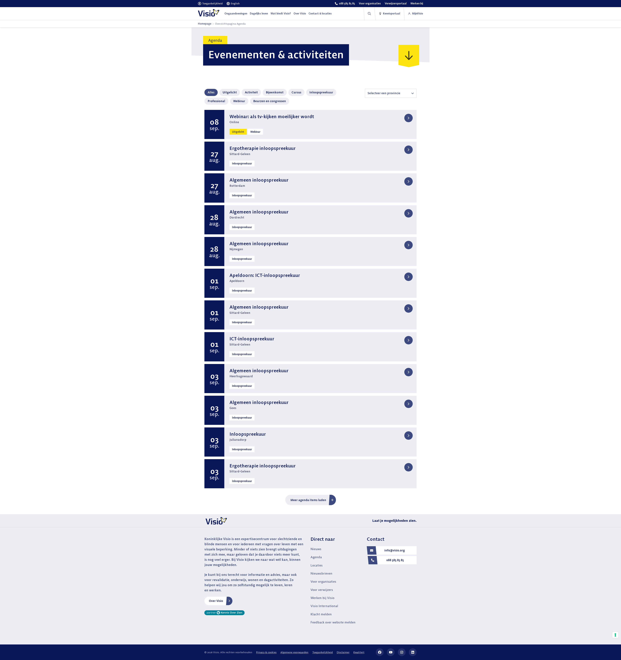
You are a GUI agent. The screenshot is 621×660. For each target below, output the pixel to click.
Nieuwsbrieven (321, 573)
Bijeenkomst (274, 92)
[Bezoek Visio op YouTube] (391, 652)
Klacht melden (321, 614)
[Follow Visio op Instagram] (402, 652)
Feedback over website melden (332, 622)
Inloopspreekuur (321, 92)
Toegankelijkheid (322, 652)
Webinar (239, 101)
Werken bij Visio (322, 598)
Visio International (324, 606)
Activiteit (251, 92)
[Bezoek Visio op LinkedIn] (413, 652)
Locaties (316, 565)
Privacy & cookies (266, 652)
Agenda (316, 557)
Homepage (204, 23)
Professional (216, 101)
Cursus (296, 92)
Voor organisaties (323, 581)
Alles (211, 92)
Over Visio (216, 601)
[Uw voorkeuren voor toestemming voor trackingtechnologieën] (615, 635)
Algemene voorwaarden (294, 652)
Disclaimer (343, 652)
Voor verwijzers (321, 590)
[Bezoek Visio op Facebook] (380, 652)
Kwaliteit (358, 652)
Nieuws (315, 549)
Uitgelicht (230, 92)
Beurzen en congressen (269, 101)
